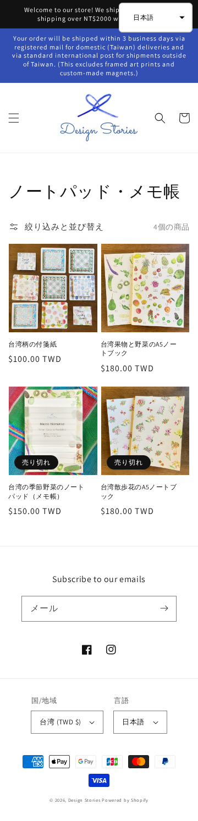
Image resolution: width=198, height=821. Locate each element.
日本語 (133, 722)
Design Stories (85, 800)
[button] (14, 118)
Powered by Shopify (125, 800)
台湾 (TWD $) (60, 722)
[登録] (164, 608)
